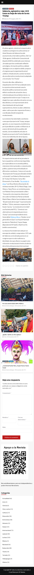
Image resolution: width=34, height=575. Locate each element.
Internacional (6, 530)
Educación (5, 516)
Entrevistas (12, 299)
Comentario (6, 393)
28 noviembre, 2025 (20, 370)
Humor (4, 527)
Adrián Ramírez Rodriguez (9, 305)
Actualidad (5, 8)
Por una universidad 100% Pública (13, 303)
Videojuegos (6, 558)
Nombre (5, 417)
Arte (3, 502)
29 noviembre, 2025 (12, 337)
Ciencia (4, 505)
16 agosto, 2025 (14, 18)
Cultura (11, 361)
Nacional (11, 8)
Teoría (4, 551)
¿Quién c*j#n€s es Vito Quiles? (11, 334)
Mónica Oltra (15, 217)
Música (4, 541)
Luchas (11, 330)
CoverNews (12, 572)
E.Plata (5, 337)
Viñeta (4, 562)
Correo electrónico (22, 418)
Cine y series (6, 509)
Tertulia (4, 555)
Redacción (6, 18)
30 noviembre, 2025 (20, 305)
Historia (4, 523)
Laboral (4, 534)
